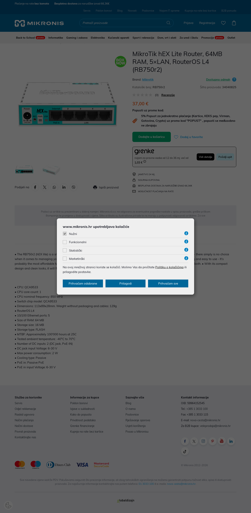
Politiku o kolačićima (169, 267)
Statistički (75, 250)
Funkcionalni (77, 242)
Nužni (73, 234)
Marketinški (77, 258)
